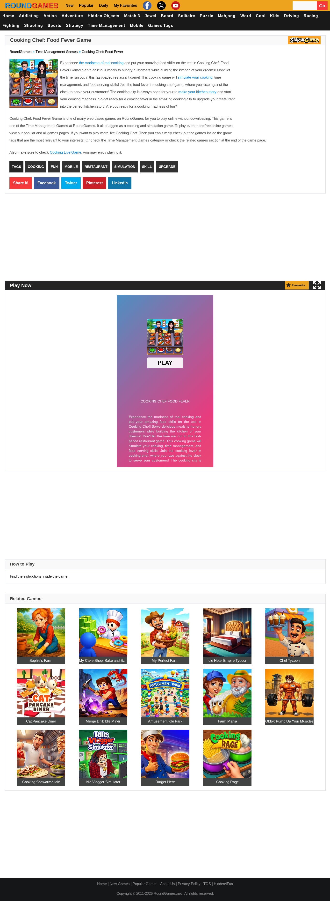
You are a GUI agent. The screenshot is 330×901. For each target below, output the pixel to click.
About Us (167, 884)
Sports (54, 25)
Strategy (74, 25)
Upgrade (167, 167)
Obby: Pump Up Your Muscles (289, 721)
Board (167, 16)
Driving (291, 16)
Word (245, 16)
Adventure (72, 16)
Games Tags (160, 25)
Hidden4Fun (223, 884)
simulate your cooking (195, 77)
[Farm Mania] (227, 690)
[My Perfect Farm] (165, 630)
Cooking (36, 167)
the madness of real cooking (101, 63)
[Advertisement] (280, 94)
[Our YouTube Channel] (175, 5)
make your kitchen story (197, 92)
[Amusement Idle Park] (165, 690)
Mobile (136, 25)
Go (322, 5)
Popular (86, 5)
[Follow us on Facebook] (146, 5)
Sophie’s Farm (40, 660)
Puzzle (206, 16)
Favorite (298, 285)
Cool (260, 16)
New (69, 5)
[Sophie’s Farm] (41, 630)
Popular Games (145, 884)
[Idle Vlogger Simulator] (103, 751)
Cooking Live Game (65, 152)
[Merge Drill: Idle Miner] (103, 690)
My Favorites (125, 5)
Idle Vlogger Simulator (103, 782)
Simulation (124, 167)
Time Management (106, 25)
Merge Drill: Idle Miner (103, 721)
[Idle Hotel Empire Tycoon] (227, 630)
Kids (275, 16)
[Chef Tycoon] (289, 630)
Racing (311, 16)
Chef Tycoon (290, 660)
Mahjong (227, 16)
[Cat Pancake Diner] (41, 690)
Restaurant (96, 167)
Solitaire (186, 16)
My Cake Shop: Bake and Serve (103, 660)
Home (8, 16)
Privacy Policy (189, 884)
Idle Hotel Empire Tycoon (227, 660)
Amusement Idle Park (165, 721)
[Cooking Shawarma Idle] (41, 751)
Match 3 (132, 16)
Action (50, 16)
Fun (54, 167)
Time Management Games (57, 52)
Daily (103, 5)
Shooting (33, 25)
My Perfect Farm (165, 660)
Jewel (150, 16)
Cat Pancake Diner (41, 721)
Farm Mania (227, 721)
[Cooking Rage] (227, 751)
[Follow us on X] (160, 5)
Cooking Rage (227, 782)
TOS (207, 884)
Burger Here (165, 782)
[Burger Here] (165, 751)
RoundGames (20, 52)
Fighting (11, 25)
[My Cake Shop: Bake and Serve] (103, 630)
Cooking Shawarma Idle (41, 782)
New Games (120, 884)
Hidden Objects (103, 16)
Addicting (29, 16)
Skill (147, 167)
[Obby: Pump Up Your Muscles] (289, 690)
